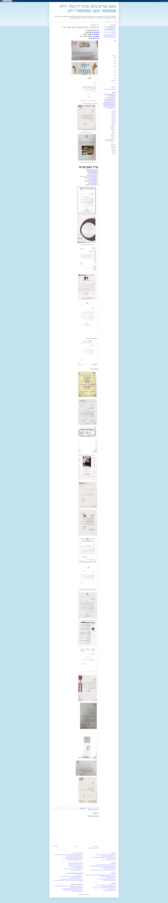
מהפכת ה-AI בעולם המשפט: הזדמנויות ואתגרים (74, 857)
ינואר (113, 142)
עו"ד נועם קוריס (88, 167)
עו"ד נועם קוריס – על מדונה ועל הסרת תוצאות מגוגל (73, 868)
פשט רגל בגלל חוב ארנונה (78, 867)
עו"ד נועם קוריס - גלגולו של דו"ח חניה (76, 877)
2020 (114, 120)
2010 (114, 153)
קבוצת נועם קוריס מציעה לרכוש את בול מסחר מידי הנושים (105, 854)
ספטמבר (112, 129)
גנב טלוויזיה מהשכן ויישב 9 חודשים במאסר (75, 864)
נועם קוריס (115, 21)
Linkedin (114, 63)
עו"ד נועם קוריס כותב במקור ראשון (76, 870)
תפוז (115, 83)
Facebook (114, 55)
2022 (114, 117)
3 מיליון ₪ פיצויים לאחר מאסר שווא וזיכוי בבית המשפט (73, 890)
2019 (114, 121)
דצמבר (113, 126)
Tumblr (115, 74)
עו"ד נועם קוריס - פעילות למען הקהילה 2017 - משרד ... (109, 140)
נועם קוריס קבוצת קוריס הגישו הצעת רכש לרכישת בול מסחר (109, 27)
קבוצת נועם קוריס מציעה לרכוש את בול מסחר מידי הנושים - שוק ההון (109, 100)
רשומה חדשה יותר (96, 846)
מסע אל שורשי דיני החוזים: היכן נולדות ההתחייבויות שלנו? (110, 98)
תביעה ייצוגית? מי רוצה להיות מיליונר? (109, 880)
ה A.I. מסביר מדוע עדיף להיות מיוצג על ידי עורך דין (74, 856)
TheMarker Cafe (113, 80)
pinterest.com (87, 177)
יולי (113, 130)
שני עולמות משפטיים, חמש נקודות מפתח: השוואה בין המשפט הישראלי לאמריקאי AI (68, 854)
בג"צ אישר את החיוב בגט (111, 858)
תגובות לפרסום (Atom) (92, 848)
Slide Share (114, 66)
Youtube (115, 60)
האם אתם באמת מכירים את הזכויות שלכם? (108, 867)
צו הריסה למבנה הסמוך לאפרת (77, 891)
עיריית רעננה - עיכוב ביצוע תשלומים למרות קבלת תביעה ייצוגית (109, 107)
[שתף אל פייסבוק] (81, 808)
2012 (114, 150)
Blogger (79, 894)
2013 (114, 149)
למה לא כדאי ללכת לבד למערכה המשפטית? (108, 876)
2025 (114, 112)
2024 (114, 114)
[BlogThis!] (84, 808)
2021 (114, 118)
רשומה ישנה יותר (55, 846)
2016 (114, 144)
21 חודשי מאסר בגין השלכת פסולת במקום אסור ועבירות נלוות (72, 888)
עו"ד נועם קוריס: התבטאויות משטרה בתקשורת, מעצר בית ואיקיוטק (71, 876)
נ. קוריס (114, 87)
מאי (113, 133)
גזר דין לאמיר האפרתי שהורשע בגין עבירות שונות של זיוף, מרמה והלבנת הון (109, 36)
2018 (114, 123)
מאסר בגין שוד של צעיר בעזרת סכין (109, 34)
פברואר (112, 138)
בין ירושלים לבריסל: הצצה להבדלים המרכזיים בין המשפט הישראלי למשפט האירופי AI (109, 95)
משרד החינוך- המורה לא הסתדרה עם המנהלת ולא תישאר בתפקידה (104, 857)
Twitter (115, 69)
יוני (113, 132)
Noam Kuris (108, 21)
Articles (115, 77)
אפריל (113, 135)
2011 (114, 152)
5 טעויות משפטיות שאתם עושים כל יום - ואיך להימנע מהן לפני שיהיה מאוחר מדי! (109, 30)
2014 (114, 147)
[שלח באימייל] (85, 808)
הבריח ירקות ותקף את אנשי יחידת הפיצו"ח (108, 856)
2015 (114, 146)
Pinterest (114, 71)
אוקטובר (112, 127)
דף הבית (75, 846)
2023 (114, 115)
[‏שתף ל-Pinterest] (80, 808)
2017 (114, 124)
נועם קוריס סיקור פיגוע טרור (110, 877)
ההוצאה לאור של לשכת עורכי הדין (109, 89)
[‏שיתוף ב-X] (83, 808)
